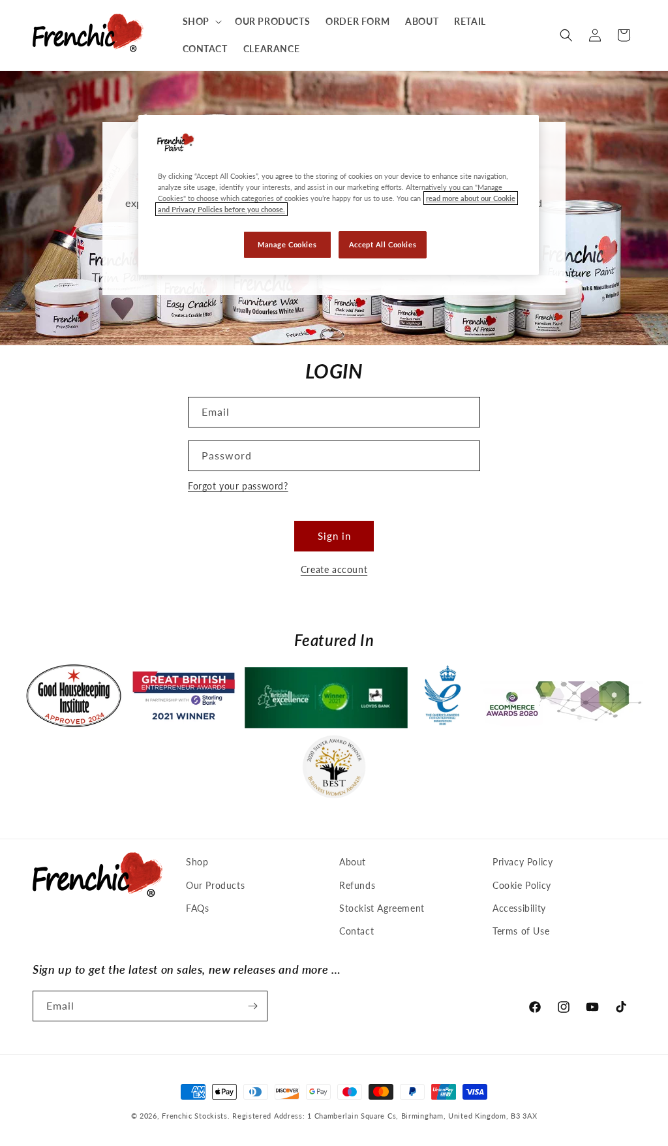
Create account (334, 569)
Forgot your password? (238, 485)
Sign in (334, 536)
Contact (356, 931)
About (352, 861)
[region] (338, 195)
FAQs (197, 908)
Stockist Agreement (382, 908)
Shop (197, 861)
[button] (201, 21)
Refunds (357, 885)
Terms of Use (521, 931)
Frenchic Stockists (195, 1115)
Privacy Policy (523, 861)
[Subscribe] (252, 1006)
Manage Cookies (287, 244)
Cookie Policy (522, 885)
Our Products (215, 885)
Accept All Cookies (382, 244)
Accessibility (519, 908)
